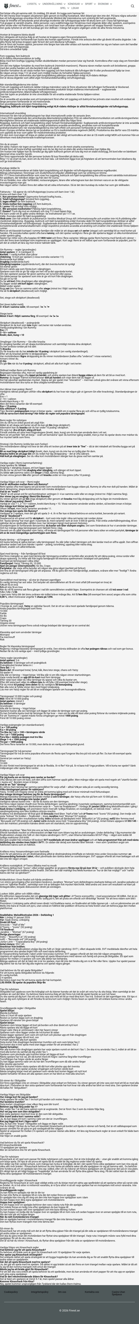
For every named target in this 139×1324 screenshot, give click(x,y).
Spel (63, 8)
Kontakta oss (92, 1292)
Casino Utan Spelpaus (118, 1293)
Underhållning (52, 4)
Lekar (75, 8)
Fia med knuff (7, 637)
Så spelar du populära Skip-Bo (29, 982)
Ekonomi (103, 4)
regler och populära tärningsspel (66, 413)
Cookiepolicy (11, 1292)
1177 (6, 175)
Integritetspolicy (39, 1292)
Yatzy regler (19, 689)
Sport (89, 4)
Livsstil (32, 4)
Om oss (62, 1292)
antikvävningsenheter (11, 91)
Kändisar (74, 4)
